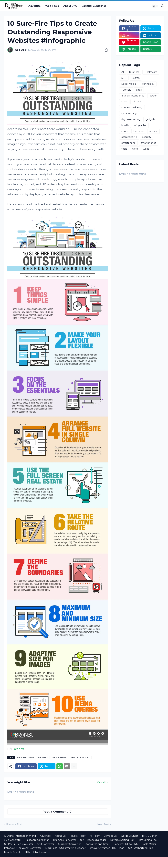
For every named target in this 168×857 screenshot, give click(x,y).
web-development (26, 757)
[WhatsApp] (59, 766)
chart (124, 101)
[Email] (67, 766)
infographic (140, 125)
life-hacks (139, 131)
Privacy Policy (77, 835)
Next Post (103, 824)
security (146, 137)
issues (124, 131)
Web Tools (52, 5)
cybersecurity (129, 113)
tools (124, 148)
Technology (147, 83)
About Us (60, 835)
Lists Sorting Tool (147, 839)
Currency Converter (69, 844)
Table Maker (149, 844)
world (146, 148)
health (125, 125)
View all (101, 782)
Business (134, 72)
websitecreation (59, 757)
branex (19, 749)
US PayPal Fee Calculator (18, 844)
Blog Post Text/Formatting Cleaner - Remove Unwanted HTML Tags (84, 848)
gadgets (150, 119)
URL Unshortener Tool (141, 848)
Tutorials (126, 89)
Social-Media (128, 83)
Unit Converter (45, 844)
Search (136, 77)
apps (139, 89)
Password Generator (37, 839)
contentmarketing (132, 107)
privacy (153, 131)
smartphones (148, 142)
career (153, 95)
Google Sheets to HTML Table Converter (27, 852)
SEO (123, 77)
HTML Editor (149, 835)
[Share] (105, 50)
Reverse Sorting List (122, 839)
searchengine (129, 137)
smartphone (128, 142)
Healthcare (151, 72)
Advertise (34, 5)
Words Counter (129, 835)
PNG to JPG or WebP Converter (22, 848)
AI (122, 72)
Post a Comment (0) (58, 811)
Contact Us (110, 835)
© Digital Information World (20, 835)
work (135, 148)
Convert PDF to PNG (126, 844)
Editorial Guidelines (94, 5)
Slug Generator (12, 839)
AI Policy (95, 835)
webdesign (43, 757)
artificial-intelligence (132, 95)
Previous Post (14, 824)
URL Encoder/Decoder (93, 839)
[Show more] (74, 766)
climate (137, 101)
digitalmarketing (130, 119)
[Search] (161, 6)
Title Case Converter (64, 839)
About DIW (70, 5)
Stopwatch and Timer (97, 844)
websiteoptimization (80, 757)
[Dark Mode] (155, 6)
